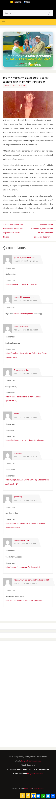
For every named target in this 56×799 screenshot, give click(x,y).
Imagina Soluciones (35, 773)
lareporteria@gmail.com (31, 761)
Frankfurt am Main (21, 370)
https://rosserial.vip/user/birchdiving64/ (21, 284)
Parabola (28, 788)
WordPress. (39, 788)
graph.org (18, 453)
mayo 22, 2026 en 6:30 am (25, 583)
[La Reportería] (22, 795)
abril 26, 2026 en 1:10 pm (25, 374)
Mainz (16, 414)
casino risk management (24, 297)
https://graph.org (21, 327)
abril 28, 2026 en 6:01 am (25, 500)
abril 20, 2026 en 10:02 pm (26, 330)
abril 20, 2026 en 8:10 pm (25, 301)
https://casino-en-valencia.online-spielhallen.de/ (24, 440)
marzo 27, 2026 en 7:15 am (26, 261)
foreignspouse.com (21, 540)
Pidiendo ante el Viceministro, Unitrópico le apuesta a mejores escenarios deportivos (42, 231)
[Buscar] (49, 13)
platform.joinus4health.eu (24, 258)
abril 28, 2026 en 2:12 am (25, 457)
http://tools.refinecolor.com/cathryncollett (22, 567)
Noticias (22, 86)
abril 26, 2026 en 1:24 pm (25, 417)
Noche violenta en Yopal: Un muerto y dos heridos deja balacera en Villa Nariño (14, 231)
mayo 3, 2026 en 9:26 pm (25, 544)
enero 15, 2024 (10, 86)
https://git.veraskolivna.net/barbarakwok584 (32, 580)
